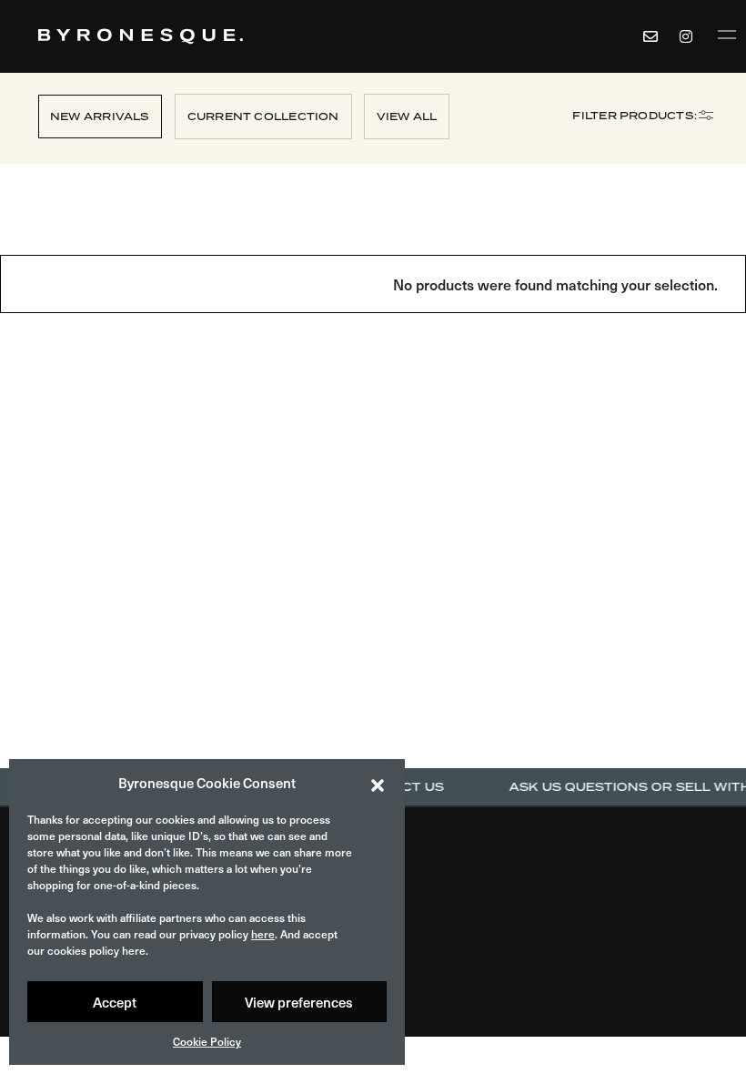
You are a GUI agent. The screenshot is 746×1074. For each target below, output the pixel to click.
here (263, 934)
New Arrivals (100, 116)
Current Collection (263, 116)
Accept (114, 1001)
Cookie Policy (207, 1041)
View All (407, 116)
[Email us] (650, 36)
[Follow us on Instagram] (689, 36)
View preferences (299, 1001)
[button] (377, 783)
